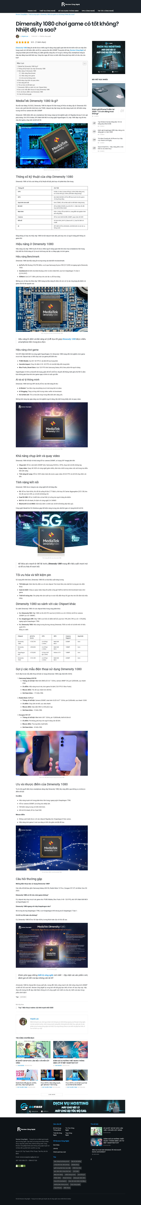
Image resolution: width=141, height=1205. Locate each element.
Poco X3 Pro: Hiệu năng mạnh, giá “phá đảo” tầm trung (50, 1084)
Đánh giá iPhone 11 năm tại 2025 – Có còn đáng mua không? (103, 111)
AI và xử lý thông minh (28, 78)
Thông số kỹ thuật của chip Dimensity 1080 (31, 69)
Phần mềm (57, 1178)
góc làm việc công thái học (62, 1171)
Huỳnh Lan (25, 36)
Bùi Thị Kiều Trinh (22, 1087)
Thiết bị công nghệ (47, 11)
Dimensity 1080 (21, 48)
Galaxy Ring (75, 1164)
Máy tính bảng (58, 1174)
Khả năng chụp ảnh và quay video (28, 80)
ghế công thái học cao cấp (62, 1168)
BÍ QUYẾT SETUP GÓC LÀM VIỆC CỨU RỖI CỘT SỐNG (32, 1062)
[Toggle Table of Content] (83, 63)
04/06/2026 (29, 1065)
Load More (51, 1094)
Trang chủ (32, 11)
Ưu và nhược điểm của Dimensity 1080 (30, 92)
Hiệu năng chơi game (28, 76)
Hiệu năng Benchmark (28, 73)
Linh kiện (23, 997)
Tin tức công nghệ (106, 11)
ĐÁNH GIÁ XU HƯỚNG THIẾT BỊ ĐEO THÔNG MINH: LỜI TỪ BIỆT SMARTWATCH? (68, 1062)
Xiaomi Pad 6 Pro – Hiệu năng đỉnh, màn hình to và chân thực (110, 148)
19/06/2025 (82, 1087)
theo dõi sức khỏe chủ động (77, 1181)
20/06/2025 (32, 1087)
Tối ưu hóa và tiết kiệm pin (26, 85)
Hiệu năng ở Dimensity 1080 (27, 71)
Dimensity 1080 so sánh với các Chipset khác (32, 87)
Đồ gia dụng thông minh (68, 11)
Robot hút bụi (67, 1178)
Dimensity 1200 (69, 339)
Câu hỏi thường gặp (25, 94)
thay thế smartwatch (60, 1181)
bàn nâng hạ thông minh (61, 1161)
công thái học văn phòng (61, 1164)
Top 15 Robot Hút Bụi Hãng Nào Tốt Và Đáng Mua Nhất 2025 (110, 123)
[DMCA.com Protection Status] (20, 1166)
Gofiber (69, 1199)
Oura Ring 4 (81, 1174)
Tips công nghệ (88, 11)
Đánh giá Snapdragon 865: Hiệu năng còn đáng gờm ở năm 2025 (111, 131)
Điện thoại (67, 1188)
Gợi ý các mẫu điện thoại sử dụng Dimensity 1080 (33, 90)
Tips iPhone (57, 1188)
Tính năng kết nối (23, 83)
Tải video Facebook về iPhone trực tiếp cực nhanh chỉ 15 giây (110, 139)
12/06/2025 (57, 1087)
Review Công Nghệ (21, 14)
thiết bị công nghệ (45, 975)
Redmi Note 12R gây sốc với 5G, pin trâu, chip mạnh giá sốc (26, 1084)
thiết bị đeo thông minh (61, 1184)
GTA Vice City (77, 1168)
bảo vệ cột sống (76, 1161)
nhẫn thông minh (70, 1174)
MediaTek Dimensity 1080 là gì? (28, 66)
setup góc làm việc (79, 1178)
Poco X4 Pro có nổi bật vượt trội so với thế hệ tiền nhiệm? (76, 1084)
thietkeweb (20, 1065)
